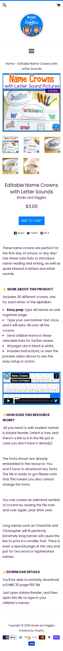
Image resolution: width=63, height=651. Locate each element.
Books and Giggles (42, 625)
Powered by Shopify (31, 630)
